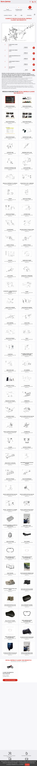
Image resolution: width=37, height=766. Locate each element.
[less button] (29, 48)
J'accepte (27, 764)
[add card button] (34, 48)
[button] (34, 14)
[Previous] (15, 15)
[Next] (21, 15)
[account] (30, 1)
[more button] (31, 48)
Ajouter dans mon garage (10, 680)
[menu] (35, 1)
